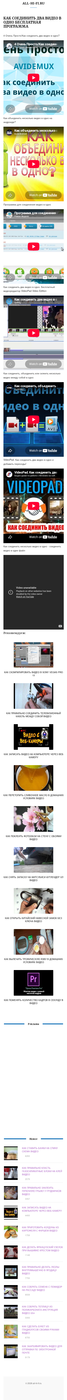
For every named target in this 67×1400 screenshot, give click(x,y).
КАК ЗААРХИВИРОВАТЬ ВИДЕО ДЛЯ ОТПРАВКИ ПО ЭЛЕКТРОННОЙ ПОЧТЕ (42, 1349)
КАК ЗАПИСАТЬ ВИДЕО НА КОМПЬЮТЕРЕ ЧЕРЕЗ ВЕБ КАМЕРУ (42, 1209)
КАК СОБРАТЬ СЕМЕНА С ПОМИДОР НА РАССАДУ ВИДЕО (42, 1288)
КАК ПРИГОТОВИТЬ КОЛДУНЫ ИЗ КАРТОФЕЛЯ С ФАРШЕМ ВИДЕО (40, 1229)
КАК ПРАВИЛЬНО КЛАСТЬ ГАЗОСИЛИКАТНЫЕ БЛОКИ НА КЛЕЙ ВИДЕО (42, 1171)
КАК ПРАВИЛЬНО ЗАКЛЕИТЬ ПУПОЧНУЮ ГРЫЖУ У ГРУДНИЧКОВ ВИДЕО (41, 1191)
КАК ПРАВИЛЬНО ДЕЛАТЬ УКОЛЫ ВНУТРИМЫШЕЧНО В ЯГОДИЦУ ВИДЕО (40, 1270)
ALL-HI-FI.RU (34, 3)
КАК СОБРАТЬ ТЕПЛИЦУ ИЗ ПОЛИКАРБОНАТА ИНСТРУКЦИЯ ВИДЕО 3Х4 (40, 1310)
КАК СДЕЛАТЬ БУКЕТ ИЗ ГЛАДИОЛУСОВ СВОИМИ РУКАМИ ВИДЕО (40, 1329)
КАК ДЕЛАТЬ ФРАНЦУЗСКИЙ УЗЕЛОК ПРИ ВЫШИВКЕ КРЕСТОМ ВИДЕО (42, 1248)
